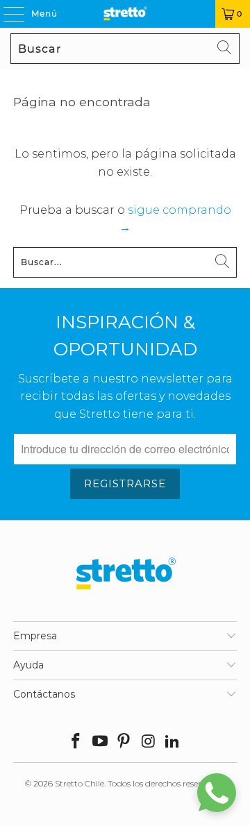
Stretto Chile (79, 783)
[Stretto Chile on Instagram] (148, 742)
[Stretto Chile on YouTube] (100, 742)
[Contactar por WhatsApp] (216, 792)
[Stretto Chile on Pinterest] (124, 742)
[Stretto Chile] (125, 14)
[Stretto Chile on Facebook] (76, 742)
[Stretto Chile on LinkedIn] (172, 742)
